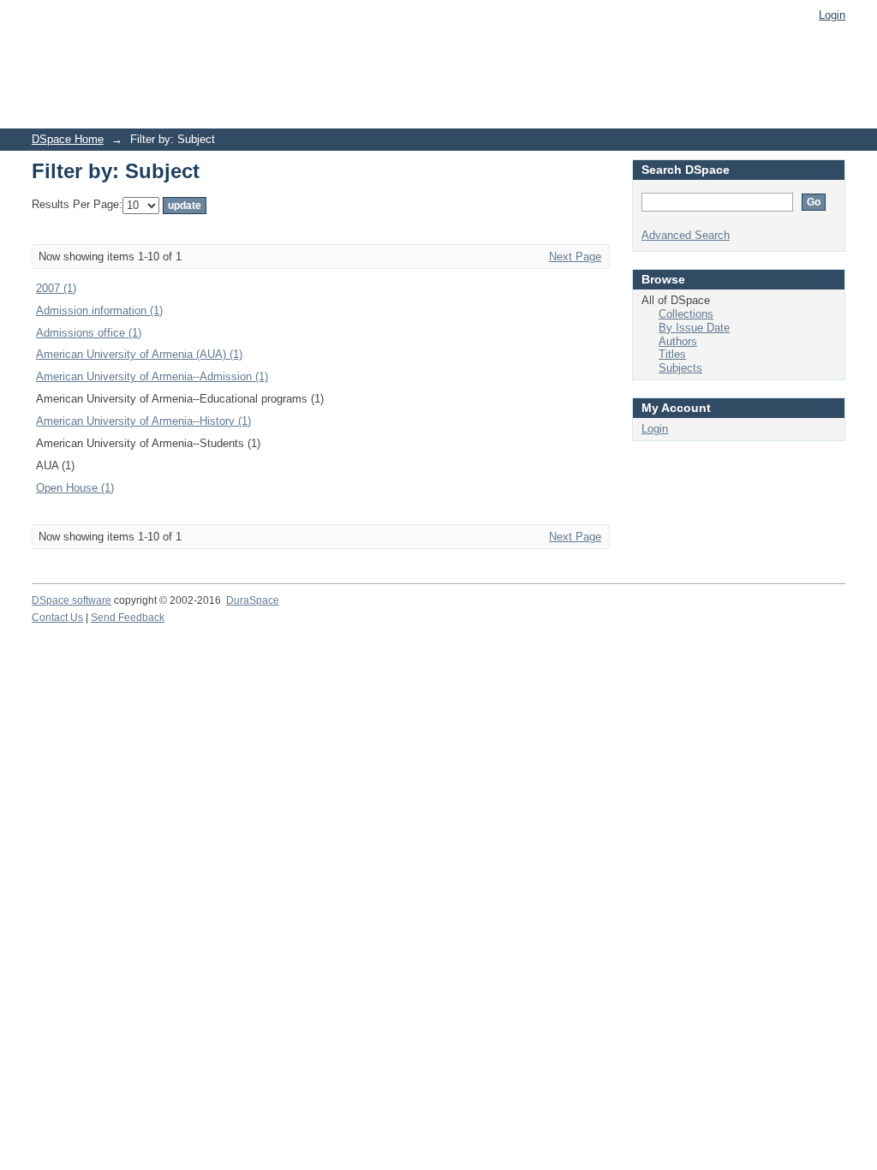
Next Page (575, 256)
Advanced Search (685, 235)
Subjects (680, 367)
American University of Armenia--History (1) (143, 421)
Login (832, 15)
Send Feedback (127, 618)
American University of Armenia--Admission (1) (152, 376)
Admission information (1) (99, 310)
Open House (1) (75, 487)
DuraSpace (252, 600)
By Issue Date (694, 327)
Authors (678, 341)
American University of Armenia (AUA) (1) (139, 354)
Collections (686, 313)
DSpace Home (68, 139)
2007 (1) (56, 288)
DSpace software (71, 600)
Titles (672, 354)
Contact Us (57, 618)
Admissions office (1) (88, 332)
